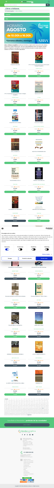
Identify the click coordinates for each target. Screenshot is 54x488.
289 (39, 412)
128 (41, 404)
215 (6, 409)
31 (14, 400)
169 (19, 406)
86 (16, 402)
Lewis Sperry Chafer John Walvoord (39, 184)
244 (10, 410)
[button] (27, 14)
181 (39, 406)
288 (38, 412)
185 (46, 406)
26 (6, 400)
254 (26, 410)
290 (41, 412)
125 (36, 404)
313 (34, 413)
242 (7, 410)
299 (11, 413)
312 (33, 413)
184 (44, 406)
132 (47, 404)
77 (45, 401)
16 (34, 399)
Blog (25, 469)
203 (31, 408)
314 (36, 413)
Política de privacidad (28, 460)
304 (20, 413)
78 (47, 401)
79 (4, 402)
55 (9, 401)
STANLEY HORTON (15, 386)
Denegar (10, 258)
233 (36, 409)
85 (14, 402)
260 (36, 410)
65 (26, 401)
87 (17, 402)
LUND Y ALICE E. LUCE (15, 357)
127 (39, 404)
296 (7, 413)
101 (41, 402)
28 (9, 400)
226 (25, 409)
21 (42, 399)
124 (34, 404)
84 (13, 402)
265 (44, 410)
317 (41, 413)
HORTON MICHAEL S (38, 357)
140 (16, 405)
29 (11, 400)
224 (21, 409)
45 (37, 400)
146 (26, 405)
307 (25, 413)
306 (23, 413)
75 (42, 401)
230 (31, 409)
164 (11, 406)
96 (32, 402)
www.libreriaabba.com (27, 449)
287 (36, 412)
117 (23, 404)
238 (44, 409)
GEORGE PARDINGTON (39, 271)
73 (39, 401)
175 (29, 406)
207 (38, 408)
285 (33, 412)
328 (15, 414)
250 (20, 410)
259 (34, 410)
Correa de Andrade (37, 126)
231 (33, 409)
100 (39, 402)
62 (21, 401)
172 (24, 406)
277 (20, 412)
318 (42, 413)
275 (16, 412)
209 (41, 408)
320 (46, 413)
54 (8, 401)
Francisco (40, 68)
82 (9, 402)
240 (48, 409)
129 (43, 404)
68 (31, 401)
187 (5, 408)
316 (39, 413)
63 (22, 401)
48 (42, 400)
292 (44, 412)
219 (13, 409)
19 (39, 399)
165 (13, 406)
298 (10, 413)
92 (26, 402)
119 (26, 404)
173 (26, 406)
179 (36, 406)
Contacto (26, 475)
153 (38, 405)
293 (46, 412)
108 (8, 404)
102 (43, 402)
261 (38, 410)
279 (23, 412)
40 (29, 400)
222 (18, 409)
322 (5, 414)
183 (42, 406)
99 (37, 402)
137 (11, 405)
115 (19, 404)
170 (21, 406)
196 (19, 408)
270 (8, 412)
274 (15, 412)
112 (14, 404)
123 (33, 404)
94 (29, 402)
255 (28, 410)
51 (47, 400)
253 (25, 410)
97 (34, 402)
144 (23, 405)
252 (23, 410)
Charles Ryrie (15, 184)
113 (16, 404)
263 (41, 410)
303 (18, 413)
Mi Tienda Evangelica (9, 11)
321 (47, 413)
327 (13, 414)
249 (18, 410)
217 (10, 409)
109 (10, 404)
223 (20, 409)
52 (4, 401)
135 (8, 405)
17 (36, 399)
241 (5, 410)
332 (21, 414)
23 (46, 399)
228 (28, 409)
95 (31, 402)
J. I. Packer (39, 97)
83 (11, 402)
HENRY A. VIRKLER (39, 386)
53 (6, 401)
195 (18, 408)
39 (27, 400)
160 (5, 406)
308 (26, 413)
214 (5, 409)
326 (11, 414)
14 (31, 399)
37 (24, 400)
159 (47, 405)
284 (31, 412)
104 (46, 402)
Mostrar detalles (46, 254)
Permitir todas (44, 258)
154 (39, 405)
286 (34, 412)
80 (6, 402)
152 (36, 405)
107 (6, 404)
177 (33, 406)
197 (21, 408)
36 (22, 400)
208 (39, 408)
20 (41, 399)
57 (13, 401)
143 (21, 405)
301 (14, 413)
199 (24, 408)
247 (15, 410)
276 (18, 412)
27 (8, 400)
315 (38, 413)
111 (13, 404)
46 (39, 400)
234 (38, 409)
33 (17, 400)
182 (41, 406)
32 (16, 400)
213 (47, 408)
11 (26, 399)
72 (37, 401)
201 (28, 408)
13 (29, 399)
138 (13, 405)
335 (26, 414)
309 (28, 413)
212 (46, 408)
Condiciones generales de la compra (27, 467)
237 (43, 409)
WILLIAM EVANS (15, 213)
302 (16, 413)
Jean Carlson (15, 155)
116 (21, 404)
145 (24, 405)
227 (26, 409)
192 (13, 408)
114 (18, 404)
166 (15, 406)
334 (25, 414)
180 (38, 406)
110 (11, 404)
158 (46, 405)
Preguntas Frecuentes (28, 474)
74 (41, 401)
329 (16, 414)
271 (10, 412)
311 (31, 413)
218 (11, 409)
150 (33, 405)
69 (32, 401)
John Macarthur (38, 155)
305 (21, 413)
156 (43, 405)
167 (16, 406)
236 (41, 409)
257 (31, 410)
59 (16, 401)
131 (46, 404)
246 (13, 410)
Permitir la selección (27, 258)
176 (31, 406)
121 (29, 404)
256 (30, 410)
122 (31, 404)
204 (33, 408)
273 (13, 412)
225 (23, 409)
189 (8, 408)
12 (28, 399)
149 (31, 405)
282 (28, 412)
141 (18, 405)
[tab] (27, 14)
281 (26, 412)
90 (22, 402)
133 (5, 405)
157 (44, 405)
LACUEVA (37, 68)
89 (21, 402)
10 (24, 399)
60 (18, 401)
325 (10, 414)
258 (33, 410)
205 (34, 408)
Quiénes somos (27, 459)
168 (18, 406)
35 (21, 400)
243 (8, 410)
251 (21, 410)
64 (24, 401)
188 (6, 408)
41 (31, 400)
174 (28, 406)
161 (6, 406)
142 (20, 405)
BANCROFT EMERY (15, 271)
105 (47, 402)
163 (10, 406)
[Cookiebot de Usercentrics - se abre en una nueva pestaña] (46, 229)
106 (5, 404)
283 (29, 412)
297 (8, 413)
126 (38, 404)
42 (32, 400)
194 (16, 408)
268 (5, 412)
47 (41, 400)
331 (19, 414)
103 (44, 402)
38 (26, 400)
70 (34, 401)
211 (44, 408)
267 (48, 410)
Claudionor (42, 126)
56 (11, 401)
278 (21, 412)
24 (48, 399)
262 (39, 410)
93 (27, 402)
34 (19, 400)
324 (8, 414)
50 (45, 400)
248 (16, 410)
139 (14, 405)
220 (15, 409)
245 (12, 410)
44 (36, 400)
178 (34, 406)
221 (16, 409)
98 (36, 402)
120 (28, 404)
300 (13, 413)
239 (46, 409)
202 (30, 408)
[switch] (20, 249)
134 (6, 405)
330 (18, 414)
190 (10, 408)
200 (26, 408)
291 (43, 412)
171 (23, 406)
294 (48, 412)
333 (23, 414)
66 (27, 401)
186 (47, 406)
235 (39, 409)
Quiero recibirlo (26, 424)
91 (24, 402)
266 (46, 410)
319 (44, 413)
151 (34, 405)
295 (5, 413)
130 (44, 404)
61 (19, 401)
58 (14, 401)
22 (44, 399)
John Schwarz (15, 126)
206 (36, 408)
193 (14, 408)
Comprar (15, 76)
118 (24, 404)
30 (13, 400)
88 (19, 402)
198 (23, 408)
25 (4, 400)
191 (11, 408)
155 (41, 405)
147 (28, 405)
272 (11, 412)
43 (34, 400)
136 (10, 405)
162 (8, 406)
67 (29, 401)
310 (29, 413)
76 (44, 401)
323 (6, 414)
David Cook (15, 68)
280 (25, 412)
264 (43, 410)
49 (44, 400)
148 (29, 405)
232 (34, 409)
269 (7, 412)
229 (30, 409)
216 (8, 409)
